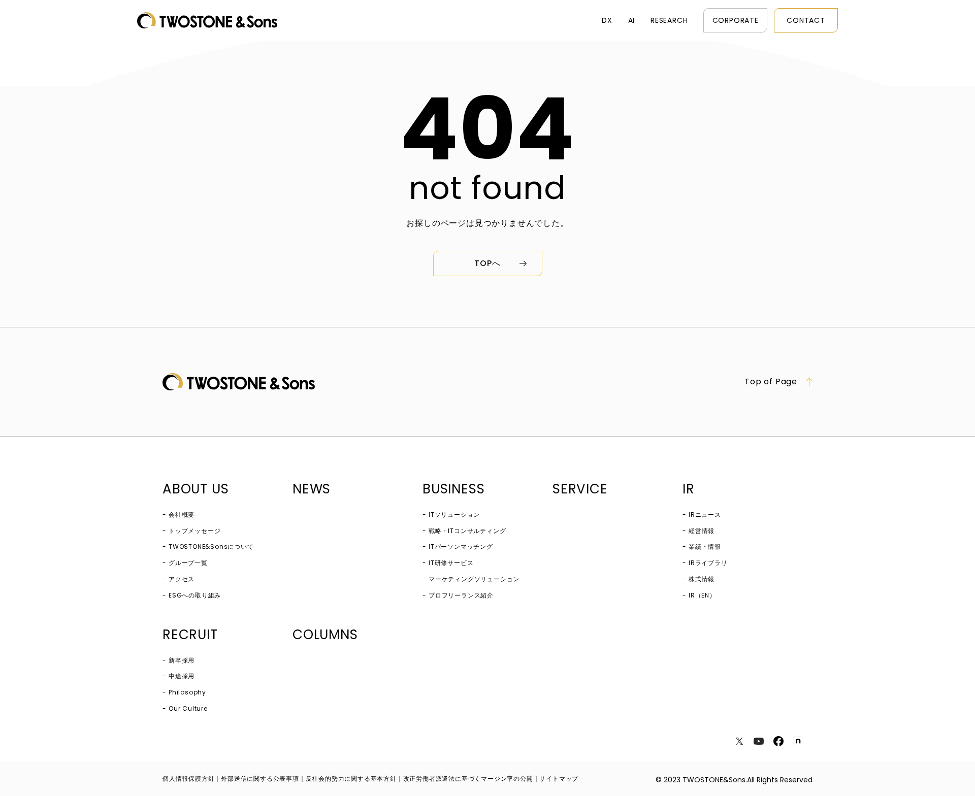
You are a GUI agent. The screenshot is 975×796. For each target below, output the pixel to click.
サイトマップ (558, 778)
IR (688, 489)
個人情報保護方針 (188, 778)
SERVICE (580, 489)
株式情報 (701, 579)
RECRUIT (190, 634)
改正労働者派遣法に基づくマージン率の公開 (468, 778)
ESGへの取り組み (195, 595)
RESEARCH (669, 20)
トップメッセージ (194, 530)
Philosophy (187, 692)
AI (631, 20)
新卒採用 (181, 660)
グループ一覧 (188, 562)
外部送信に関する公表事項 (260, 778)
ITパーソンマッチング (461, 546)
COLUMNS (325, 634)
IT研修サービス (451, 562)
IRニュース (705, 514)
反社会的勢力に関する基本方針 (351, 778)
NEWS (311, 489)
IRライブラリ (708, 562)
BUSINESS (453, 489)
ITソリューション (454, 514)
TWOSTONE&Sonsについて (211, 546)
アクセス (181, 579)
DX (607, 20)
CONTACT (806, 20)
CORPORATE (735, 20)
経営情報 (701, 530)
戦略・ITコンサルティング (467, 530)
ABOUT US (195, 489)
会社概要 (181, 514)
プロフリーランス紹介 (461, 595)
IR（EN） (702, 595)
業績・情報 (705, 546)
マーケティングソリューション (474, 579)
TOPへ (487, 263)
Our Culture (188, 708)
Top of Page (770, 382)
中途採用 (181, 676)
